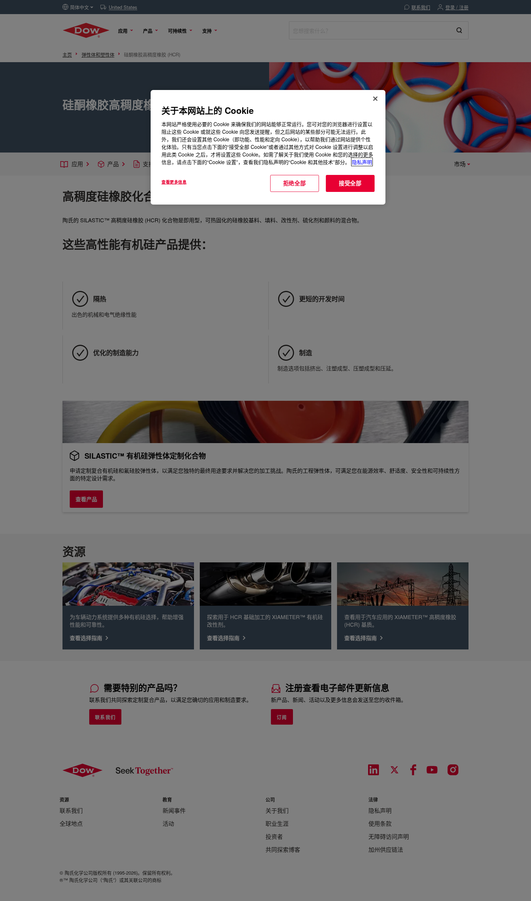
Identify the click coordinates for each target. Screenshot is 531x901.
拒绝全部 (294, 183)
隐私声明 (362, 162)
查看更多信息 (173, 182)
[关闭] (375, 99)
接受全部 (350, 183)
